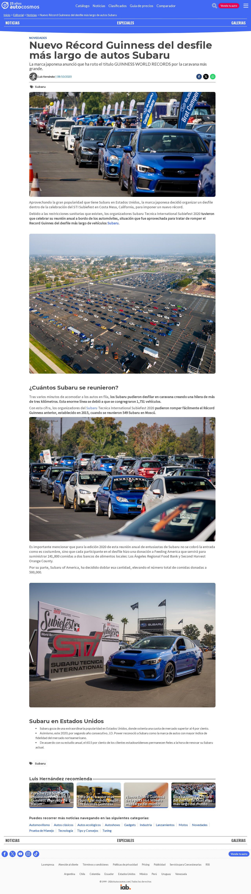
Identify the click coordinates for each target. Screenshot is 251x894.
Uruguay (166, 874)
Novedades (38, 37)
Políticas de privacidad (125, 864)
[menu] (245, 5)
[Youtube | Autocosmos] (20, 854)
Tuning (107, 830)
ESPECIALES (125, 22)
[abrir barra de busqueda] (214, 5)
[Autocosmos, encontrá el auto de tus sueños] (20, 5)
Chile (82, 874)
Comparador (166, 6)
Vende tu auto (229, 5)
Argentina (69, 874)
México (143, 874)
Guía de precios (141, 6)
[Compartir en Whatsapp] (213, 76)
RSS (208, 864)
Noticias (99, 6)
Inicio (7, 15)
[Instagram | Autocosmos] (28, 854)
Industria (146, 825)
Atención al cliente (68, 864)
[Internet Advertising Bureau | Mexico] (125, 887)
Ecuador (109, 874)
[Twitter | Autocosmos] (12, 854)
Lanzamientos (165, 825)
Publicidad (160, 864)
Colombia (95, 874)
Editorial (18, 15)
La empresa (47, 864)
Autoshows (112, 825)
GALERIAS (238, 22)
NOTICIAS (12, 22)
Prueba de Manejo (41, 830)
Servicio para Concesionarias (185, 864)
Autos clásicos (63, 825)
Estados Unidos (126, 874)
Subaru (40, 87)
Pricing (145, 864)
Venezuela (181, 874)
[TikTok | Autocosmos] (36, 854)
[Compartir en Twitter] (206, 76)
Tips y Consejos (87, 830)
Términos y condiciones (95, 864)
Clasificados (117, 6)
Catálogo (82, 6)
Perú (154, 874)
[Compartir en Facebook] (199, 76)
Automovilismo (39, 825)
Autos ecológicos (89, 825)
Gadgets (130, 825)
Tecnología (65, 830)
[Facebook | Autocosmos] (5, 854)
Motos (183, 825)
